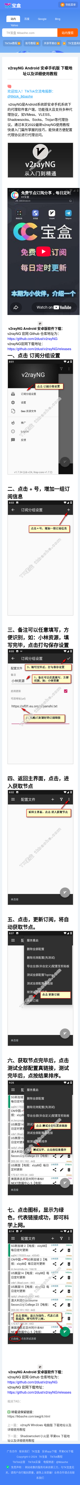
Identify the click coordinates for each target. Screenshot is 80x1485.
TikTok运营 (19, 1462)
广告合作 (12, 1451)
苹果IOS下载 (66, 1451)
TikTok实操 (34, 1462)
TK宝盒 (36, 1451)
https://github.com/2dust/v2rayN (31, 338)
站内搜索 (68, 33)
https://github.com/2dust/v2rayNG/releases (39, 348)
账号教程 (30, 43)
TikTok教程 (11, 43)
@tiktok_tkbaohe (20, 96)
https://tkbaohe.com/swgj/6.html (28, 1416)
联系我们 (24, 1451)
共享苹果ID (50, 43)
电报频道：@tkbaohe (55, 1462)
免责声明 (16, 1467)
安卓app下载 (49, 1451)
